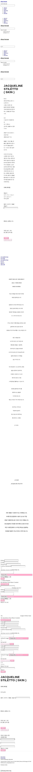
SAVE (2, 578)
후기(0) (2, 261)
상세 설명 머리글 (4, 257)
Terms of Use (3, 756)
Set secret (3, 642)
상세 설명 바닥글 (4, 260)
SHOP (5, 9)
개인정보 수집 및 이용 (6, 570)
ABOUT (5, 8)
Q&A (5, 12)
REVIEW (5, 13)
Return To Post (5, 660)
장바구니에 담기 (4, 730)
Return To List (5, 644)
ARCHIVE (6, 10)
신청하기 (3, 750)
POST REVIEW (4, 584)
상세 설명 (3, 258)
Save (12, 644)
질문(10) (2, 263)
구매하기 (3, 671)
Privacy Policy (3, 758)
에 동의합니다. (10, 570)
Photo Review (6, 580)
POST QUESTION (5, 620)
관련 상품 (3, 264)
